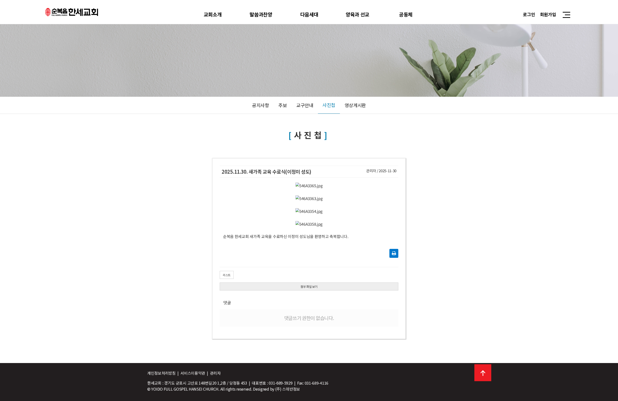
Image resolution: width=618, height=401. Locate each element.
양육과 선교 (357, 14)
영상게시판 (355, 105)
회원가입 (548, 14)
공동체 (406, 14)
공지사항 (260, 105)
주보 (282, 105)
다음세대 (309, 14)
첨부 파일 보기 (309, 286)
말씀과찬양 (261, 14)
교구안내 (304, 105)
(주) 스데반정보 (287, 389)
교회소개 (213, 14)
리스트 (227, 275)
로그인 (529, 14)
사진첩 (329, 105)
